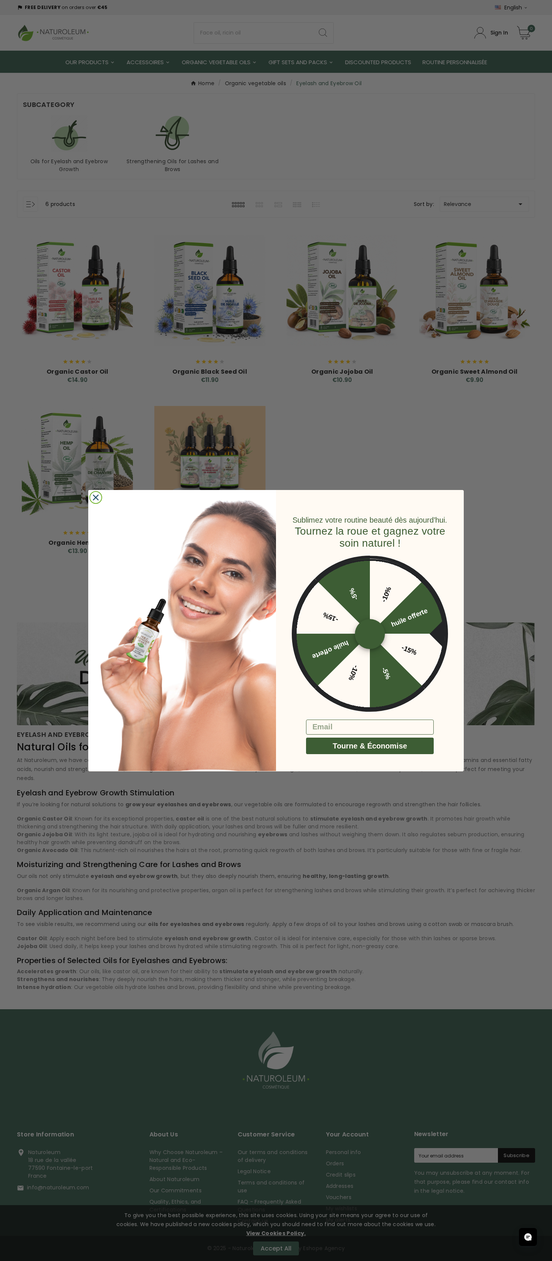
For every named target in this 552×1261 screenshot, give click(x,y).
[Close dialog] (96, 497)
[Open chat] (528, 1237)
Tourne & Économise (370, 745)
